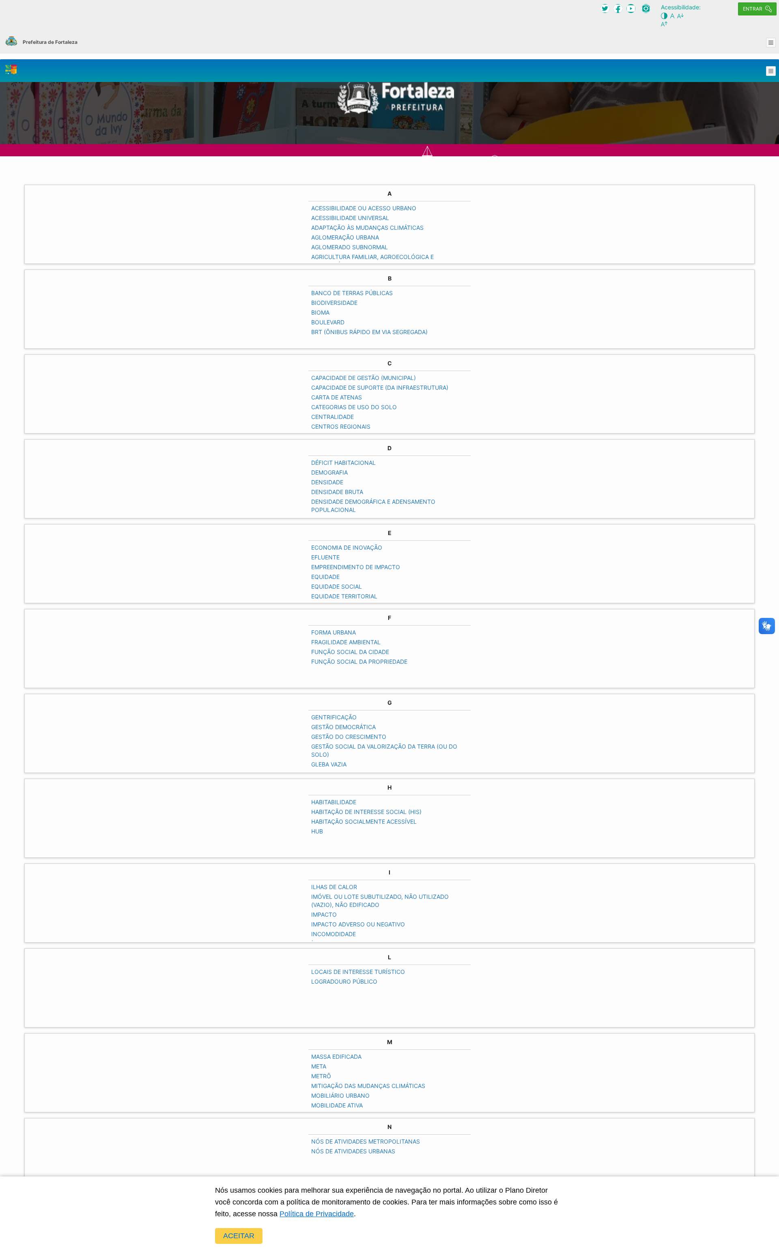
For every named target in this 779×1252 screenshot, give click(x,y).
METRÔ (321, 1076)
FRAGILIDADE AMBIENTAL (346, 642)
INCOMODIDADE (333, 933)
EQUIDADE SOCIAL (336, 586)
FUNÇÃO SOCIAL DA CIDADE (350, 651)
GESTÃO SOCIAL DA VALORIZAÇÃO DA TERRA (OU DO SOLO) (384, 750)
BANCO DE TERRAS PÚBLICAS (352, 292)
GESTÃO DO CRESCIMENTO (348, 736)
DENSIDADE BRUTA (337, 491)
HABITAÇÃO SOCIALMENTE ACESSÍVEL (364, 821)
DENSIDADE (327, 482)
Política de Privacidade (317, 1214)
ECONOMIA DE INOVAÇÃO (346, 547)
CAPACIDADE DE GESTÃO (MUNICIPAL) (363, 377)
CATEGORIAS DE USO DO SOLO (354, 407)
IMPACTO (324, 914)
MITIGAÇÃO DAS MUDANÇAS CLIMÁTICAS (368, 1085)
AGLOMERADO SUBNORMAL (349, 247)
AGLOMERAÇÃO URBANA (345, 237)
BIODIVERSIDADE (334, 302)
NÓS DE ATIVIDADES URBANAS (353, 1151)
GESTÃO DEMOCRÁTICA (343, 726)
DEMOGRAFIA (329, 472)
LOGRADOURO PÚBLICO (344, 981)
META (318, 1066)
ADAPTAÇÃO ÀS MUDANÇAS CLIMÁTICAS (367, 227)
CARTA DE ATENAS (336, 397)
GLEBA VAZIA (328, 764)
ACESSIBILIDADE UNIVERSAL (350, 217)
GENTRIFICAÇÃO (334, 717)
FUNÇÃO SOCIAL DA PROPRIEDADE (359, 661)
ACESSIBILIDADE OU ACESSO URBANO (363, 208)
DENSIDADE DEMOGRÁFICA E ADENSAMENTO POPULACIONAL (373, 505)
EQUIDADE (325, 576)
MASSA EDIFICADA (336, 1056)
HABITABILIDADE (333, 802)
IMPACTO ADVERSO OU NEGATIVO (358, 924)
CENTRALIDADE (332, 416)
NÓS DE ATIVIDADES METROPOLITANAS (365, 1141)
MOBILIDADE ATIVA (337, 1105)
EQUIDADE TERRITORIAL (344, 596)
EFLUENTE (325, 557)
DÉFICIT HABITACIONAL (343, 462)
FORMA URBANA (333, 632)
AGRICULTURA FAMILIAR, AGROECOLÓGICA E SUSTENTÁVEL (372, 260)
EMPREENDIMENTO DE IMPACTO (355, 566)
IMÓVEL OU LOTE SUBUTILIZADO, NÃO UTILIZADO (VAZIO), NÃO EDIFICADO (380, 900)
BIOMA (320, 312)
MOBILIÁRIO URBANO (340, 1095)
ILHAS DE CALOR (334, 886)
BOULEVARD (327, 322)
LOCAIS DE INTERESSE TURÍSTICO (358, 971)
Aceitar (238, 1236)
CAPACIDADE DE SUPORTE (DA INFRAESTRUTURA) (379, 387)
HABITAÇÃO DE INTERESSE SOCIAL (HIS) (366, 811)
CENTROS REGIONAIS (340, 426)
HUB (317, 831)
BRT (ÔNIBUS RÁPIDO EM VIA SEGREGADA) (369, 331)
